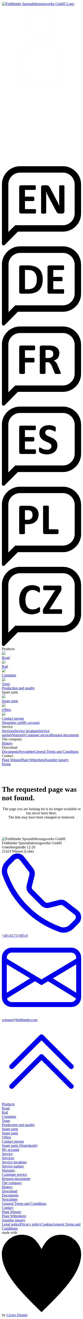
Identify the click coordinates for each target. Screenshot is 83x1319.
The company (12, 1183)
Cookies (47, 1224)
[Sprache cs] (41, 645)
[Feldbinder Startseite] (38, 4)
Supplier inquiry (57, 760)
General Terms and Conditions (56, 752)
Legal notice (11, 1224)
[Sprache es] (41, 484)
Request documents (64, 735)
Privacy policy (30, 1224)
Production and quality (18, 688)
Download (9, 1191)
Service (7, 1154)
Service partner (13, 1166)
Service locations (26, 731)
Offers (6, 1137)
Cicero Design (16, 1315)
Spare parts (10, 1129)
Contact (7, 1208)
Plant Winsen (11, 760)
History (7, 743)
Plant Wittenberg (33, 760)
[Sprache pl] (41, 565)
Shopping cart (12, 723)
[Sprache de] (41, 324)
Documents (10, 752)
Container (9, 1116)
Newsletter (26, 752)
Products (8, 1104)
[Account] (41, 46)
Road (6, 1108)
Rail (5, 1112)
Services (8, 731)
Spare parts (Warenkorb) (19, 1145)
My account (30, 723)
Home (6, 764)
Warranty (18, 735)
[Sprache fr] (41, 404)
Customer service (37, 735)
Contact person (13, 1141)
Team (6, 1121)
